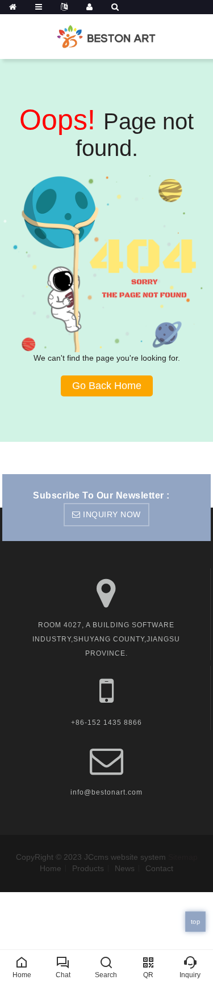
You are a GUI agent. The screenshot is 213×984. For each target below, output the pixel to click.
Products (88, 868)
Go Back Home (106, 385)
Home (50, 868)
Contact (159, 868)
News (125, 868)
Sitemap (183, 856)
